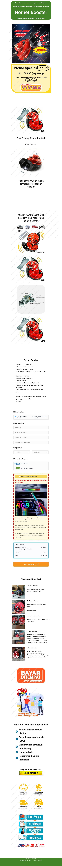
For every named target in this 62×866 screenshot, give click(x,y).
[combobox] (31, 442)
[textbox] (31, 442)
